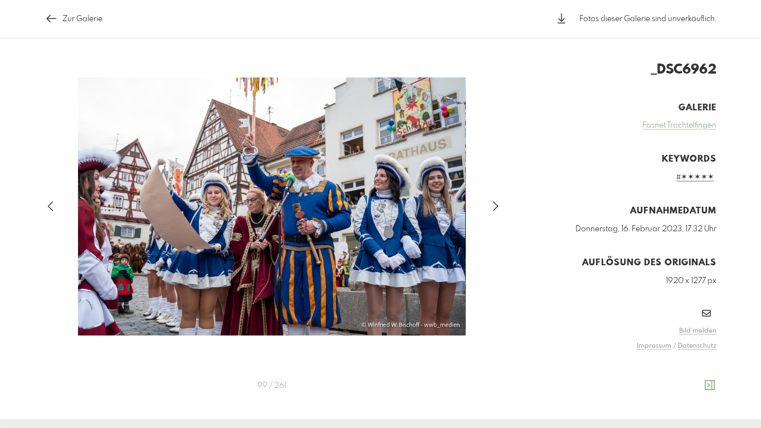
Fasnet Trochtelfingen (679, 125)
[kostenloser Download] (561, 18)
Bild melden (697, 331)
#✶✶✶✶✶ (695, 177)
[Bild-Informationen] (709, 385)
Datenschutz (697, 346)
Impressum (654, 346)
